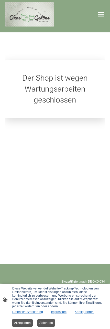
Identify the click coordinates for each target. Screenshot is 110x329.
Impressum (59, 312)
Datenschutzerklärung (27, 312)
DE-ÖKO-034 (96, 281)
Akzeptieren (22, 323)
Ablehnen (46, 323)
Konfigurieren (84, 312)
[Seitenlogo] (29, 14)
